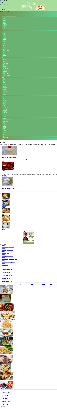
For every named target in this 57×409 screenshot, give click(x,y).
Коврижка (4, 135)
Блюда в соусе (5, 112)
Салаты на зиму (5, 74)
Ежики (4, 41)
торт (51, 284)
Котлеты (4, 46)
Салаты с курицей (5, 63)
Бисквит (4, 125)
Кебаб (4, 45)
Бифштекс (4, 35)
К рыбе (4, 115)
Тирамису (4, 104)
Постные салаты (5, 67)
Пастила (4, 102)
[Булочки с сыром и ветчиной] (5, 371)
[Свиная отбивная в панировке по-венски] (6, 293)
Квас (3, 80)
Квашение (4, 94)
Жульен (4, 42)
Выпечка (3, 117)
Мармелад (4, 100)
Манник (4, 131)
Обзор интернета (5, 137)
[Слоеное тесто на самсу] (6, 220)
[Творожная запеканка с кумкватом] (7, 319)
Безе (3, 96)
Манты (4, 49)
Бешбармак (4, 33)
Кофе (4, 79)
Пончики (4, 133)
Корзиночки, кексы (5, 121)
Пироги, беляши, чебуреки (7, 119)
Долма (4, 40)
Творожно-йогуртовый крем (6, 228)
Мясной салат (5, 62)
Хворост (4, 123)
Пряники (4, 127)
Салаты (3, 57)
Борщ (4, 18)
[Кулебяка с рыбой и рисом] (6, 213)
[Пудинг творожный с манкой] (5, 302)
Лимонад (4, 84)
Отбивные (4, 51)
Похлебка (4, 23)
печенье (29, 284)
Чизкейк (4, 129)
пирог (32, 284)
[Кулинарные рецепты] (4, 7)
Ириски (4, 98)
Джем (4, 93)
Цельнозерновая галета (5, 206)
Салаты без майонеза (6, 73)
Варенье (4, 88)
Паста (4, 52)
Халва (4, 105)
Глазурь (4, 134)
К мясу (4, 114)
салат (43, 284)
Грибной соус (5, 113)
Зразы (4, 43)
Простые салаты (5, 68)
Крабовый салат (5, 61)
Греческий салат (5, 59)
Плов (4, 54)
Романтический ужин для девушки (10, 172)
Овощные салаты (5, 66)
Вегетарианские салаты (6, 58)
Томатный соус (5, 110)
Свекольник (5, 24)
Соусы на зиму (5, 109)
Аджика (4, 92)
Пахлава (4, 126)
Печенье (4, 122)
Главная (1, 140)
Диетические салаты (6, 64)
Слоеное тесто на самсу (5, 221)
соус (46, 284)
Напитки (3, 77)
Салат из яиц (5, 65)
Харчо (4, 27)
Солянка (4, 25)
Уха (3, 26)
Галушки (4, 38)
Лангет (4, 47)
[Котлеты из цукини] (6, 354)
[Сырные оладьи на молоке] (6, 198)
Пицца (4, 128)
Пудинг (4, 103)
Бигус (4, 34)
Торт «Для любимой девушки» (9, 157)
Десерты (3, 95)
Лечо (3, 90)
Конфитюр (4, 89)
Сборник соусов (5, 106)
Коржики (4, 118)
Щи (3, 29)
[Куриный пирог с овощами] (6, 380)
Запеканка (4, 132)
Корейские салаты (5, 60)
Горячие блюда (4, 30)
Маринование (5, 91)
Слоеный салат (5, 76)
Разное (3, 136)
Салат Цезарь (5, 72)
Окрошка (4, 22)
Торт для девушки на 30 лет (8, 188)
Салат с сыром (5, 71)
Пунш (4, 78)
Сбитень (4, 81)
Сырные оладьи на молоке (5, 199)
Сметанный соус (5, 107)
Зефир (4, 97)
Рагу (3, 56)
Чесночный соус (5, 111)
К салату (4, 116)
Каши (4, 44)
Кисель (4, 82)
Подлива (4, 55)
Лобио (4, 48)
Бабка (4, 32)
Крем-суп (4, 20)
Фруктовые (4, 83)
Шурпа (4, 28)
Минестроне (5, 21)
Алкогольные (5, 87)
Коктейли (4, 86)
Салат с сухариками (6, 70)
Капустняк (4, 19)
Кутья (4, 99)
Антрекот (4, 31)
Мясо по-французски (6, 50)
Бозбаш (4, 17)
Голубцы (4, 39)
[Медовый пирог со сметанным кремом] (6, 328)
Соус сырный (5, 108)
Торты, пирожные (5, 120)
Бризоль (4, 36)
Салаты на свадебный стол (7, 75)
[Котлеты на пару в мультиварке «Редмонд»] (6, 345)
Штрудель (4, 130)
